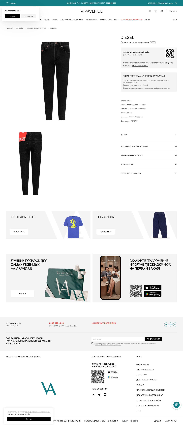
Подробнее (111, 3)
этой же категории (140, 65)
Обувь (46, 20)
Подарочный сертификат (149, 395)
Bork (116, 20)
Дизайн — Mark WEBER (165, 421)
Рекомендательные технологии (101, 421)
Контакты (141, 374)
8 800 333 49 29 (154, 3)
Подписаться (153, 339)
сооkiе (27, 414)
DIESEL (129, 100)
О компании (142, 364)
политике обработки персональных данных (107, 345)
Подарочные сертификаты (71, 20)
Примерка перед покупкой (150, 390)
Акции (148, 20)
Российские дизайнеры (132, 20)
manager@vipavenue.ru (104, 323)
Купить (22, 293)
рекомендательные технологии (37, 412)
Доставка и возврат (147, 380)
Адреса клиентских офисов (106, 356)
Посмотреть (19, 232)
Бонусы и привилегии (148, 405)
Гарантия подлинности (149, 400)
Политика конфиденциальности (63, 421)
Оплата (140, 385)
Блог (175, 20)
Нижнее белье (106, 20)
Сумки (54, 20)
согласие (101, 343)
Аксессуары (91, 20)
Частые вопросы (145, 369)
